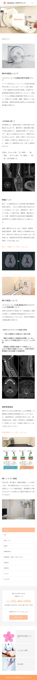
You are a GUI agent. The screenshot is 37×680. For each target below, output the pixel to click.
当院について (7, 540)
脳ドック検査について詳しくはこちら (15, 247)
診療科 (5, 546)
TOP (5, 535)
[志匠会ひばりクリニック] (14, 3)
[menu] (34, 3)
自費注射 (6, 562)
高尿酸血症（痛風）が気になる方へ (13, 557)
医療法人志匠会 (18, 617)
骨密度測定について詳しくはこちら (14, 432)
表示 (7, 39)
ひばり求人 (7, 579)
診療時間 (6, 568)
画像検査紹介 (7, 551)
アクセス (6, 573)
